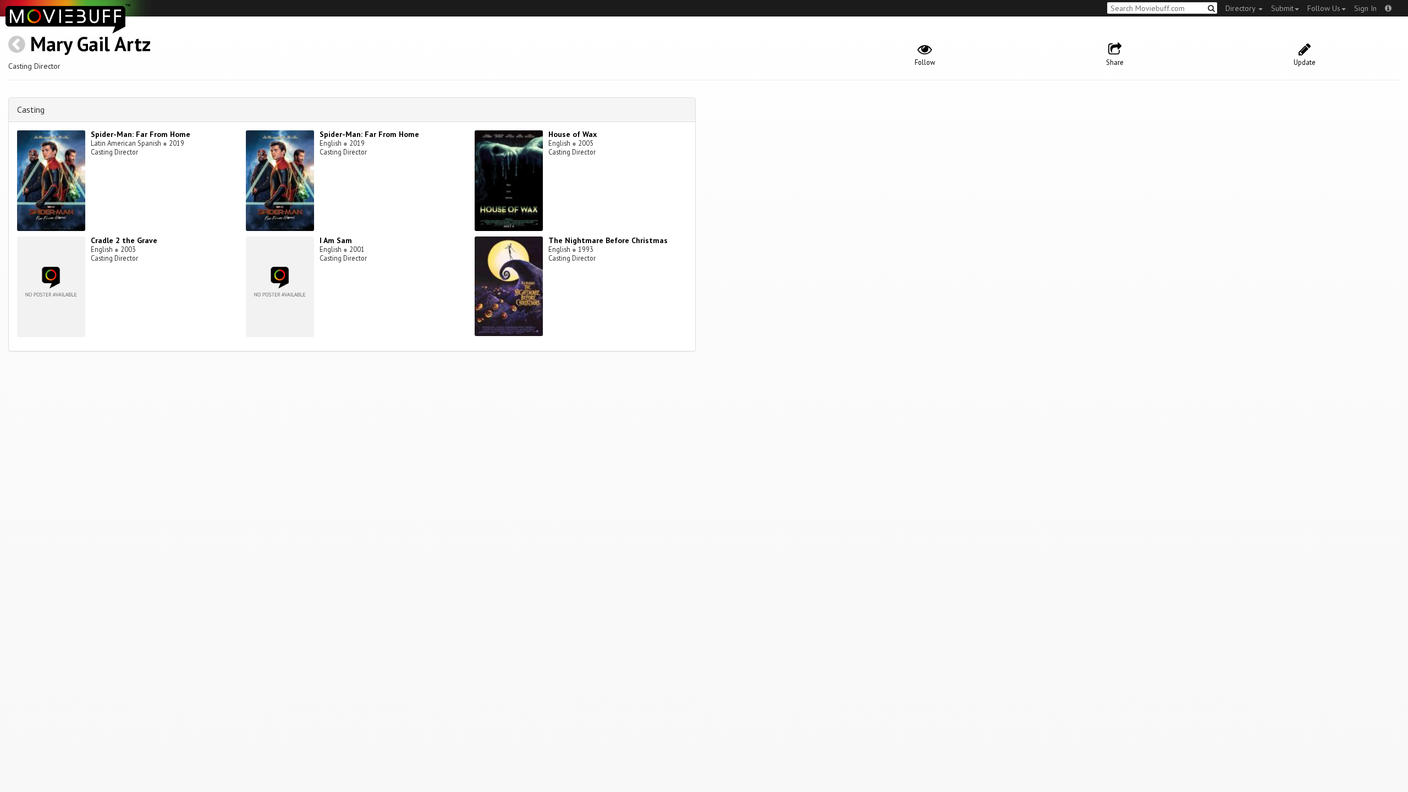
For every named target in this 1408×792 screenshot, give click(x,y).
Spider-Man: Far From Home (140, 134)
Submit (1282, 8)
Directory (1241, 8)
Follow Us (1323, 8)
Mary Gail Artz (90, 44)
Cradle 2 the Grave (124, 240)
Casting (31, 109)
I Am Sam (336, 240)
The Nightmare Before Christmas (608, 240)
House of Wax (572, 134)
